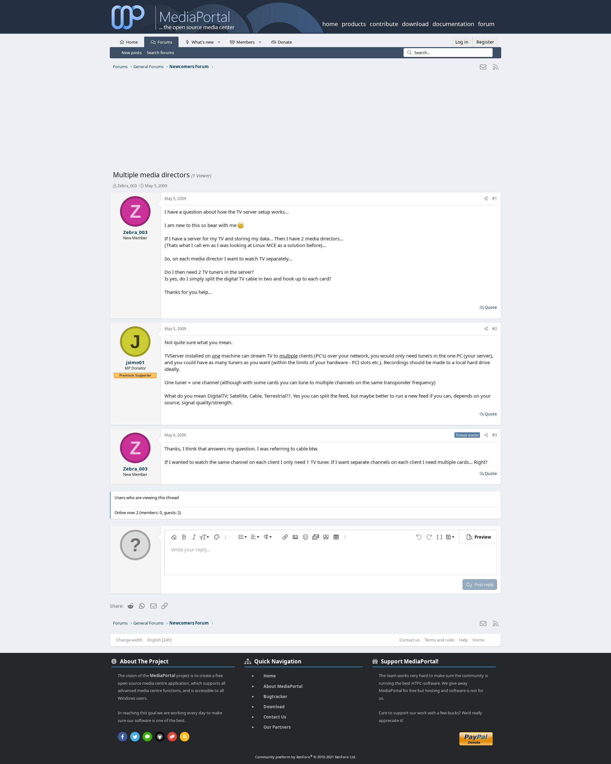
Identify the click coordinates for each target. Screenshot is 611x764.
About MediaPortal (283, 686)
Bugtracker (275, 696)
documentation (453, 23)
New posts (132, 52)
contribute (384, 23)
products (354, 23)
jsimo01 (135, 362)
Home (132, 42)
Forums (165, 42)
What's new (203, 42)
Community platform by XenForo (305, 756)
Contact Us (274, 717)
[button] (218, 42)
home (330, 23)
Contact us (409, 640)
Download (273, 707)
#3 (494, 435)
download (415, 23)
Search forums (160, 52)
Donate (285, 42)
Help (463, 640)
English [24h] (159, 640)
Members (245, 42)
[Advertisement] (304, 122)
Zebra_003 (127, 185)
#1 (494, 198)
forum (486, 23)
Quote (491, 307)
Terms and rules (439, 640)
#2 (494, 328)
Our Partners (277, 727)
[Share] (486, 198)
